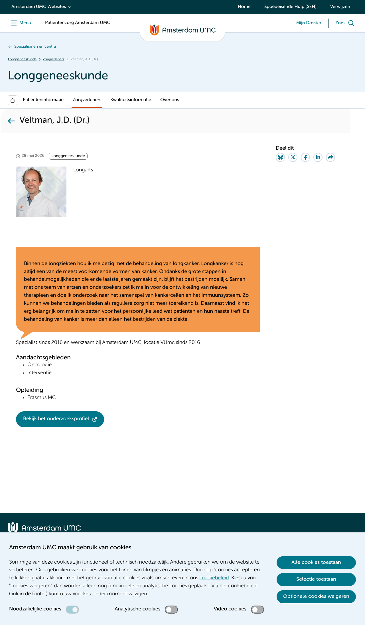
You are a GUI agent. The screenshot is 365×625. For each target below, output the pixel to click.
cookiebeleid (214, 578)
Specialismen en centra (35, 47)
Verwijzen (340, 7)
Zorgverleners (53, 59)
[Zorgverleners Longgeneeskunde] (11, 120)
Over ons (169, 100)
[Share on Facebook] (305, 157)
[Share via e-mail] (330, 157)
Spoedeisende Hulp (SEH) (290, 7)
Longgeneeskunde (22, 59)
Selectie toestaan (316, 579)
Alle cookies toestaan (316, 562)
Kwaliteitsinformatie (130, 100)
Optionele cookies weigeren (316, 596)
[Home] (12, 100)
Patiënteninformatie (43, 100)
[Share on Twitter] (292, 157)
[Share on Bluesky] (280, 157)
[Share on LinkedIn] (318, 157)
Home (244, 7)
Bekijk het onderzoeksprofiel (56, 419)
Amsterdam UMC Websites (38, 7)
